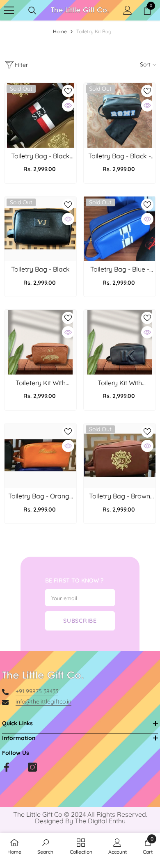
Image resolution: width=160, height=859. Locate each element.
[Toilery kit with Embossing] (119, 342)
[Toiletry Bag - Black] (40, 228)
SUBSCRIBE (79, 620)
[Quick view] (68, 105)
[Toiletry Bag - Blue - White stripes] (119, 228)
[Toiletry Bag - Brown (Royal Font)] (119, 455)
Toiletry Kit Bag (93, 31)
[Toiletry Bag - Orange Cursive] (40, 455)
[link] (45, 845)
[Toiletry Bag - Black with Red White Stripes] (40, 115)
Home (60, 31)
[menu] (9, 10)
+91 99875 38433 (37, 691)
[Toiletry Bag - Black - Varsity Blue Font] (119, 115)
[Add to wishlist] (68, 91)
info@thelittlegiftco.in (43, 701)
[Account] (127, 10)
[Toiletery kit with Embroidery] (40, 342)
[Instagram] (32, 767)
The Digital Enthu (100, 821)
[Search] (32, 11)
